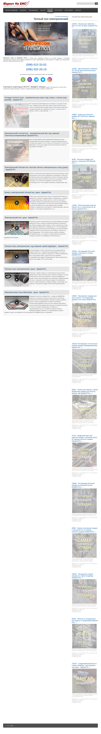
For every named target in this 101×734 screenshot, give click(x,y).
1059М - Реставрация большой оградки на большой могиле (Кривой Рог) (83, 485)
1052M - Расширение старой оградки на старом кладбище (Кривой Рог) (82, 576)
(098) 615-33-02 (36, 64)
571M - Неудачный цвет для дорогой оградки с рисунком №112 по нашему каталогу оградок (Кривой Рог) (84, 438)
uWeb (12, 725)
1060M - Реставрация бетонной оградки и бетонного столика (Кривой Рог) (83, 253)
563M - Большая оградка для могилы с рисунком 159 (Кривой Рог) (83, 161)
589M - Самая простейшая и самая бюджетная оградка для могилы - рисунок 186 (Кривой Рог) (85, 391)
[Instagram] (49, 82)
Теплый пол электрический (82, 17)
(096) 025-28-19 (36, 69)
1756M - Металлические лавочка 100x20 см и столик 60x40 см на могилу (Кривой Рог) (84, 207)
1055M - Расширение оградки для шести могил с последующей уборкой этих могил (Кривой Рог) (84, 297)
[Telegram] (36, 82)
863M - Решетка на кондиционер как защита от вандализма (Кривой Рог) (85, 620)
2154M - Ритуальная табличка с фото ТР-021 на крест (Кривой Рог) (84, 25)
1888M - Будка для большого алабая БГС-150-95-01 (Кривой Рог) (83, 116)
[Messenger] (43, 82)
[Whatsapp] (23, 82)
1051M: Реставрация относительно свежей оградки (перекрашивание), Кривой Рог (85, 345)
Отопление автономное (61, 16)
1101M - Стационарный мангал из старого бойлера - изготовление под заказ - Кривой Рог (84, 665)
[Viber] (30, 82)
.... (5, 725)
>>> (51, 110)
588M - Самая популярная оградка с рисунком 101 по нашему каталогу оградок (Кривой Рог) (84, 530)
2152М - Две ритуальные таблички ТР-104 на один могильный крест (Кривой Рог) (84, 70)
